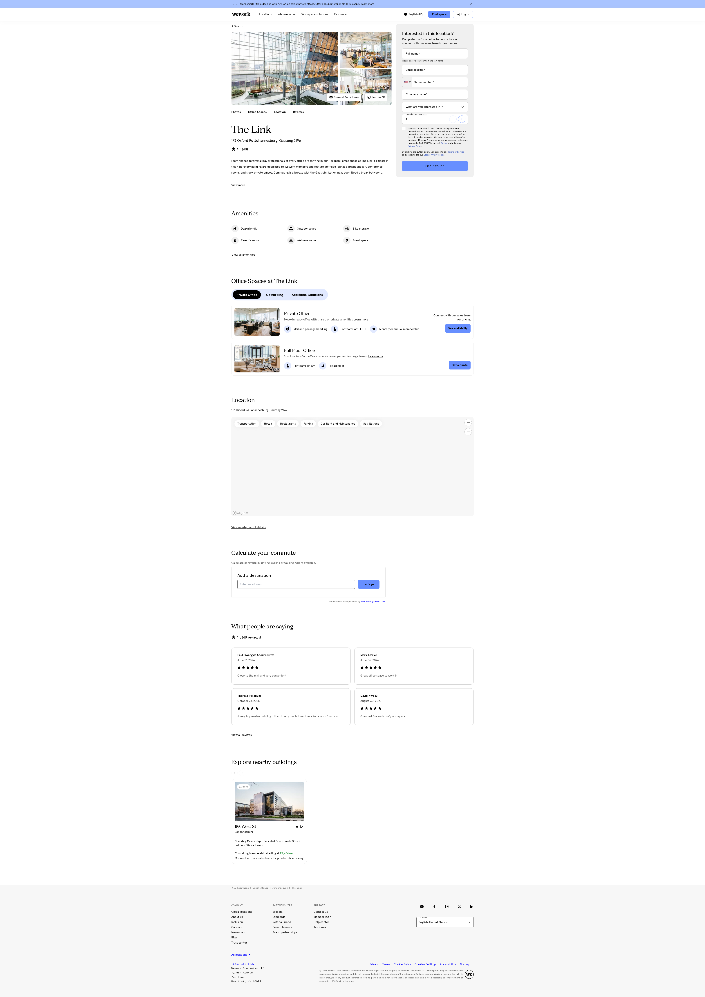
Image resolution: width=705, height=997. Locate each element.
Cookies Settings (425, 964)
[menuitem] (265, 14)
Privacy (374, 964)
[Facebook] (434, 906)
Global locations (241, 911)
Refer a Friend (281, 922)
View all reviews (241, 734)
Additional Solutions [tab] (307, 295)
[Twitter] (459, 906)
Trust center (239, 942)
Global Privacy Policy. (434, 155)
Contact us (321, 911)
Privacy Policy (414, 146)
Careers (236, 927)
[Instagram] (447, 906)
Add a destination (254, 575)
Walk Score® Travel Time (373, 602)
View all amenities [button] (243, 254)
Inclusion (237, 922)
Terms (444, 143)
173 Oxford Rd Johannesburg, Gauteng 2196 (259, 410)
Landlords (278, 916)
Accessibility (448, 964)
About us (237, 916)
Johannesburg (280, 888)
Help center (321, 922)
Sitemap (465, 964)
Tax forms (320, 927)
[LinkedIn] (472, 906)
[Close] (471, 3)
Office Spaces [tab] (257, 112)
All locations (240, 888)
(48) (245, 149)
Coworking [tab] (274, 295)
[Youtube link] (422, 906)
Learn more (367, 4)
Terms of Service (456, 152)
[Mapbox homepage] (240, 513)
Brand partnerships (284, 932)
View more (238, 185)
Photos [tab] (236, 112)
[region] (352, 466)
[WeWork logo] (241, 14)
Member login (322, 916)
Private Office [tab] (246, 295)
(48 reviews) (251, 637)
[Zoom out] (468, 431)
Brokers (277, 911)
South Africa (260, 888)
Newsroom (238, 932)
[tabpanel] (311, 68)
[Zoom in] (468, 422)
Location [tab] (280, 112)
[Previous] (233, 4)
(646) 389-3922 (242, 963)
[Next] (237, 4)
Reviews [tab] (298, 112)
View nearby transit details (248, 527)
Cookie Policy (402, 964)
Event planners (282, 927)
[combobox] (407, 82)
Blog (234, 937)
